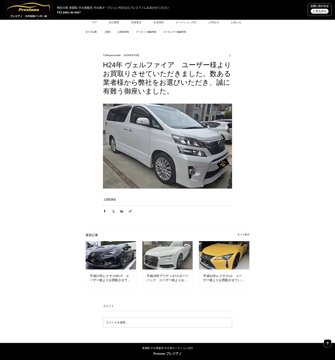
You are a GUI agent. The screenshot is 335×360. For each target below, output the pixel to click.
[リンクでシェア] (130, 211)
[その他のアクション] (230, 55)
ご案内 (107, 32)
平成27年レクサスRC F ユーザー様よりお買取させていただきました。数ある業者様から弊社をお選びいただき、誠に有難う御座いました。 (110, 278)
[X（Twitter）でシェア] (113, 211)
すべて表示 (243, 234)
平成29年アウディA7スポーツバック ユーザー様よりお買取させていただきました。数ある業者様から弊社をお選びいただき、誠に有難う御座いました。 (167, 278)
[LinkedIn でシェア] (121, 211)
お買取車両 (123, 32)
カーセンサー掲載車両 (174, 32)
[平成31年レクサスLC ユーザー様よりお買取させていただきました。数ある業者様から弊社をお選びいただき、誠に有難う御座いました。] (224, 255)
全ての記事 (91, 32)
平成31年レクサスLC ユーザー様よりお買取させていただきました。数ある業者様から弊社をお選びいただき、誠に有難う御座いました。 (223, 278)
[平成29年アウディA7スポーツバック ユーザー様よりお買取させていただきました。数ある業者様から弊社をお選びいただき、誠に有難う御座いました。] (167, 255)
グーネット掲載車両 (146, 32)
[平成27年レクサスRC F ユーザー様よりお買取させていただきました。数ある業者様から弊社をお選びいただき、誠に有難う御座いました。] (111, 255)
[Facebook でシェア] (104, 211)
